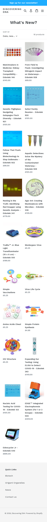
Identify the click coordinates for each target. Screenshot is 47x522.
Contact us (10, 497)
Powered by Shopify (34, 513)
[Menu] (42, 10)
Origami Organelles (15, 483)
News (8, 490)
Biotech (9, 476)
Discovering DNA (12, 10)
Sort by (6, 32)
